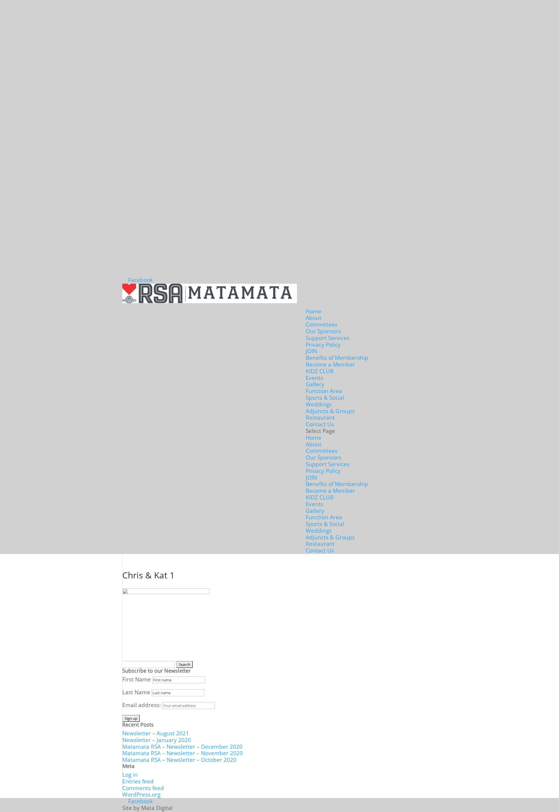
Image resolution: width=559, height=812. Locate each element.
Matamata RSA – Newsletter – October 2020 (179, 760)
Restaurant (320, 417)
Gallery (315, 384)
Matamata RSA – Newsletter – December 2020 (182, 746)
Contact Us (320, 424)
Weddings (319, 404)
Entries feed (138, 781)
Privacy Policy (323, 344)
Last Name (136, 692)
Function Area (324, 391)
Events (314, 378)
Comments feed (143, 788)
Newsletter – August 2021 (155, 733)
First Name (136, 679)
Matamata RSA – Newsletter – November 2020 (182, 753)
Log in (130, 774)
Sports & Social (325, 397)
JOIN (311, 351)
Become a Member (330, 364)
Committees (321, 324)
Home (313, 311)
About (313, 318)
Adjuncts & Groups (330, 411)
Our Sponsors (323, 331)
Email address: (142, 705)
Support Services (327, 338)
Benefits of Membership (337, 358)
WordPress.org (141, 794)
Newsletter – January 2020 (156, 740)
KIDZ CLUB (319, 371)
